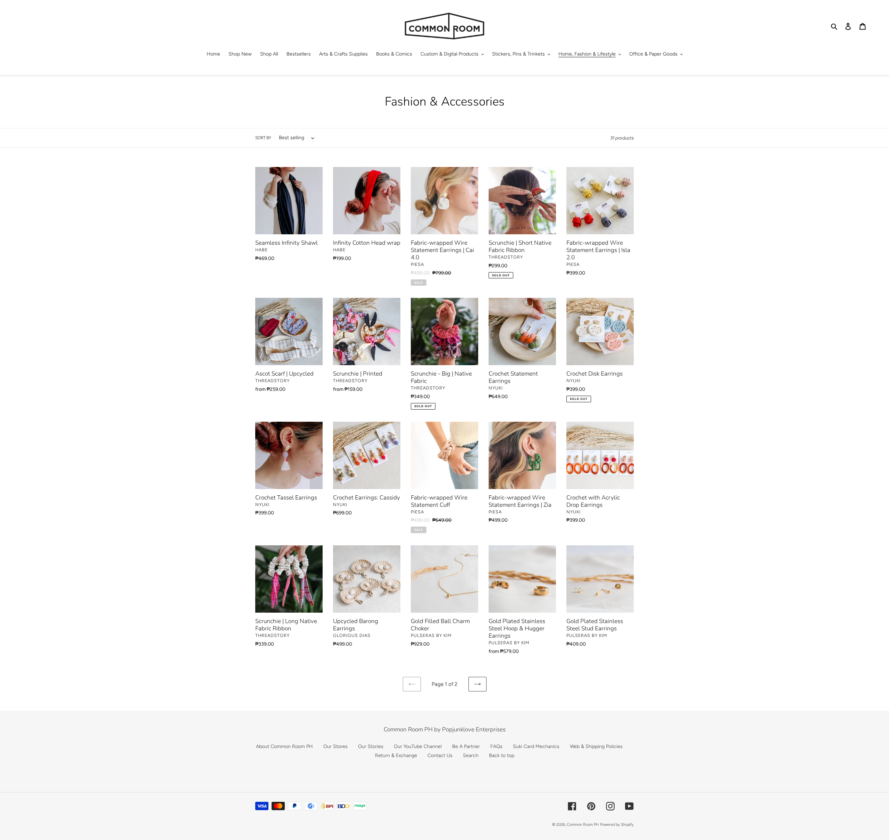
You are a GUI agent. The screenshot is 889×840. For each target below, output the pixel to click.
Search (471, 755)
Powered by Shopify (617, 824)
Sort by (263, 137)
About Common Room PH (284, 746)
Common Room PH (583, 824)
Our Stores (335, 746)
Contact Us (439, 755)
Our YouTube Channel (418, 746)
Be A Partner (466, 746)
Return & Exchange (396, 755)
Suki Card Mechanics (536, 746)
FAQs (496, 746)
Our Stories (370, 746)
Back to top (501, 755)
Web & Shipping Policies (596, 746)
